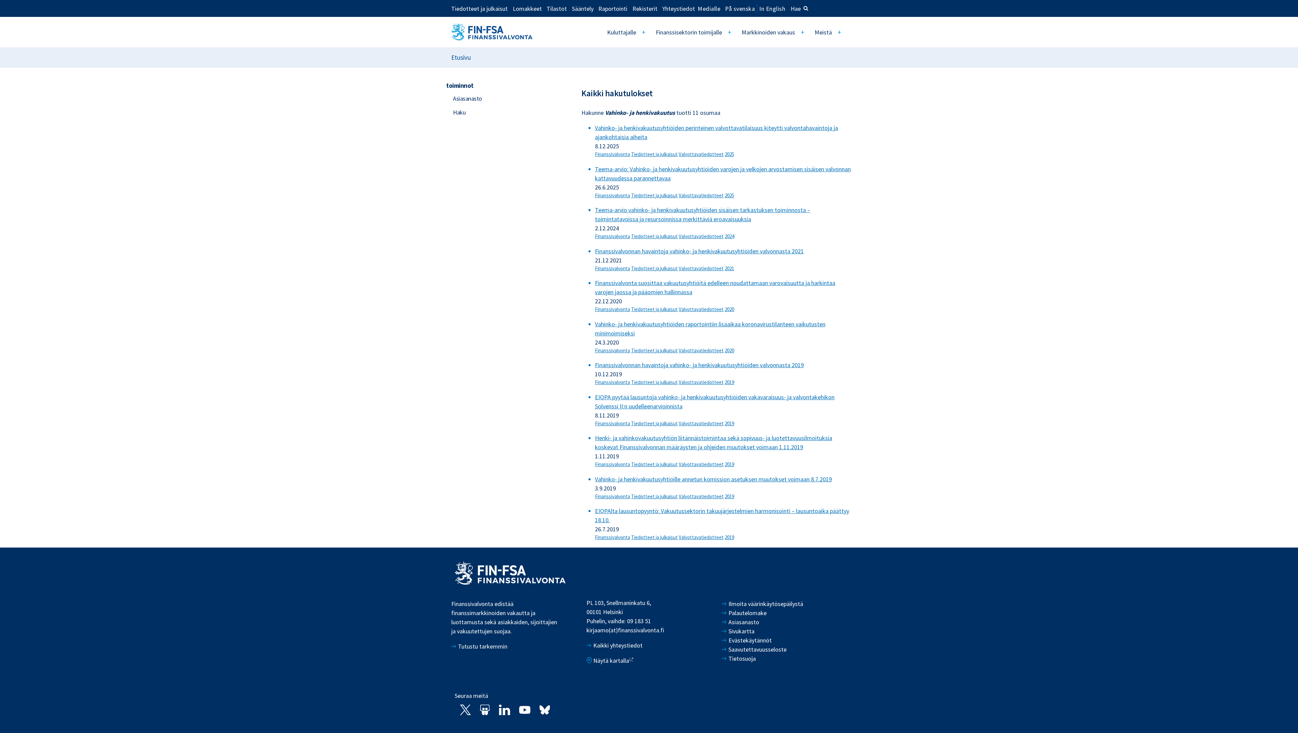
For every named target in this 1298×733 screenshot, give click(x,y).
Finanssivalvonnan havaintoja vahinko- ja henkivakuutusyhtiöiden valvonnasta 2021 (699, 251)
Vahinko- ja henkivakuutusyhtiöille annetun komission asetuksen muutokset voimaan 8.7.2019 (713, 479)
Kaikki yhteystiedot (618, 645)
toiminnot (460, 85)
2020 (729, 309)
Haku (459, 112)
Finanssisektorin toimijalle (689, 32)
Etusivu (461, 57)
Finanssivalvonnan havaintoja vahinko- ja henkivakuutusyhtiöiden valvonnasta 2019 (699, 365)
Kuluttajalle (621, 32)
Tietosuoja (742, 658)
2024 (729, 236)
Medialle (709, 8)
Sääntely (583, 8)
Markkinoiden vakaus (768, 32)
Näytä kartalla (611, 660)
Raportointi (612, 8)
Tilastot (557, 8)
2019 (729, 382)
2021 (729, 268)
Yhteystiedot (678, 8)
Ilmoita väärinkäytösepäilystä (765, 604)
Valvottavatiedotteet (701, 154)
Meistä (823, 32)
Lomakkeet (527, 8)
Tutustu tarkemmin (482, 646)
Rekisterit (644, 8)
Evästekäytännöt (750, 640)
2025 (729, 154)
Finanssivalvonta (612, 154)
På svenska (740, 8)
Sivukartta (741, 631)
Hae (796, 8)
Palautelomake (747, 613)
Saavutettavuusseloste (757, 649)
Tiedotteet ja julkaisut (479, 8)
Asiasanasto (467, 98)
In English (772, 8)
